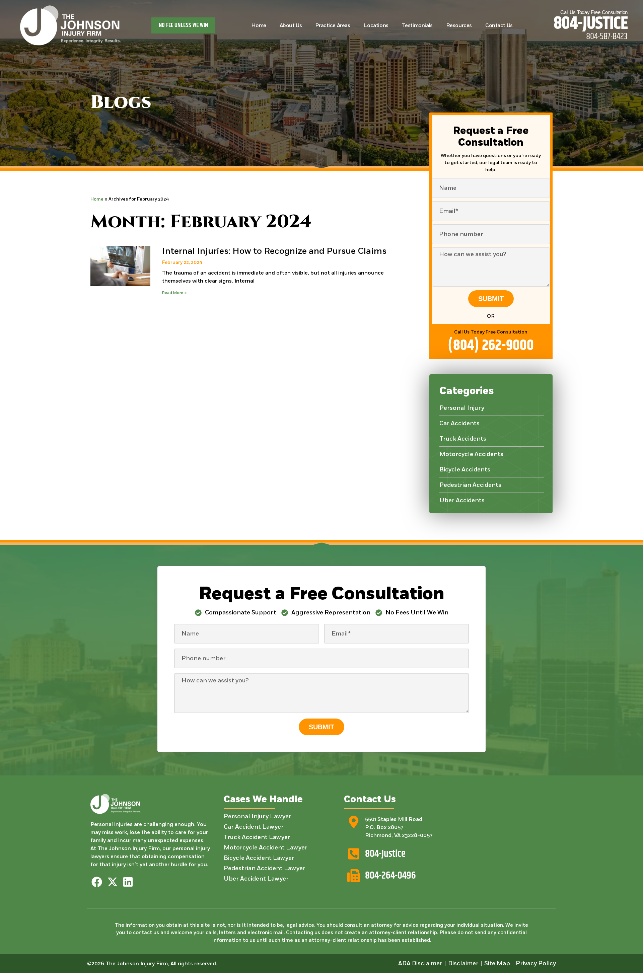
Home (258, 25)
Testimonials (417, 25)
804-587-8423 (607, 37)
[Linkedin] (128, 882)
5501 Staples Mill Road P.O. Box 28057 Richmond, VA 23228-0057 (398, 827)
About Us (291, 25)
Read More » (174, 292)
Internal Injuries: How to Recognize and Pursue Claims (274, 251)
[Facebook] (96, 882)
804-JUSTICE (591, 23)
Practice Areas (332, 25)
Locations (375, 25)
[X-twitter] (112, 882)
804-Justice (385, 854)
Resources (459, 25)
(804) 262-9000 (491, 345)
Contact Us (499, 25)
